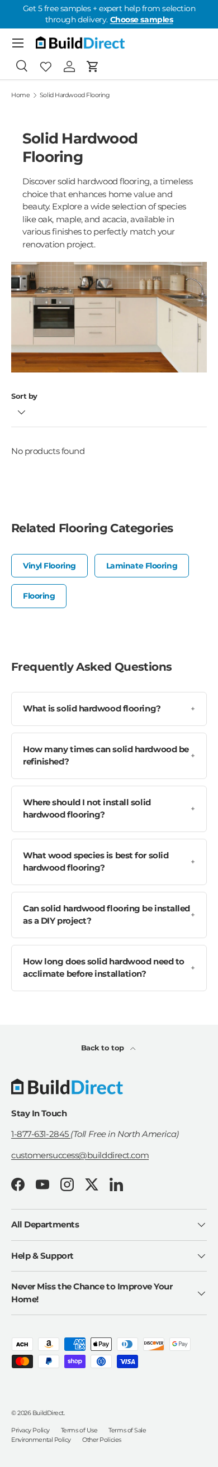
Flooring (39, 595)
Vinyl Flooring (49, 565)
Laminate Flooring (141, 565)
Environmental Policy (41, 1440)
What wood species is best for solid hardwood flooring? (109, 861)
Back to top (103, 1047)
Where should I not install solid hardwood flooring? (109, 808)
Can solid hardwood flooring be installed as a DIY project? (109, 914)
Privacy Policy (30, 1430)
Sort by (24, 395)
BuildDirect (48, 1413)
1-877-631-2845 (40, 1134)
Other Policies (101, 1440)
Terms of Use (79, 1430)
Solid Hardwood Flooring (75, 95)
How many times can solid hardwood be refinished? (109, 755)
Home (20, 95)
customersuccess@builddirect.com (80, 1155)
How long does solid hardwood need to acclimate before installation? (109, 967)
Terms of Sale (127, 1430)
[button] (93, 66)
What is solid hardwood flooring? (109, 708)
